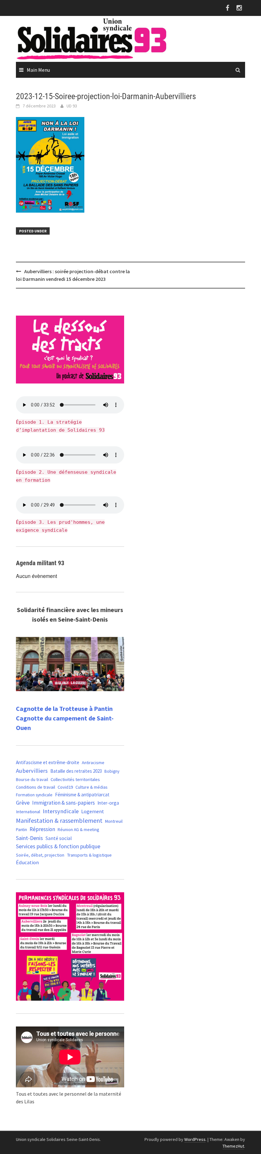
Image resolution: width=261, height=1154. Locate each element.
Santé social (59, 838)
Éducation (27, 862)
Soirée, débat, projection (40, 855)
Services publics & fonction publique (58, 846)
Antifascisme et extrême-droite (47, 762)
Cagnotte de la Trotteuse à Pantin (64, 708)
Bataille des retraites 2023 (76, 771)
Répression (42, 829)
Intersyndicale (61, 811)
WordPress (195, 1139)
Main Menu (38, 70)
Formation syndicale (34, 795)
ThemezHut (233, 1146)
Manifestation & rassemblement (59, 820)
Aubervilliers (32, 770)
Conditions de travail (35, 787)
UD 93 (72, 106)
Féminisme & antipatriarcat (82, 795)
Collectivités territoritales (75, 779)
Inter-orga (108, 803)
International (28, 811)
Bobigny (111, 771)
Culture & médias (91, 787)
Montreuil (114, 821)
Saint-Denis (29, 838)
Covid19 (65, 787)
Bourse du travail (32, 779)
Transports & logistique (89, 855)
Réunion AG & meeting (78, 829)
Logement (92, 811)
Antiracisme (93, 762)
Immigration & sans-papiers (63, 802)
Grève (23, 802)
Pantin (21, 829)
